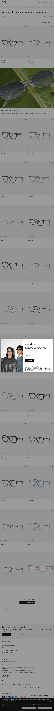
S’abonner (29, 360)
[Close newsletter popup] (50, 341)
